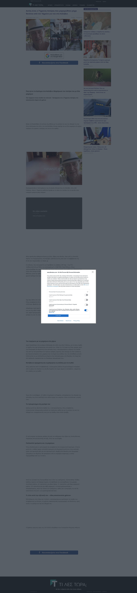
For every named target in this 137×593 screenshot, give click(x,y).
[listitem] (68, 292)
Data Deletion (60, 320)
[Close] (93, 272)
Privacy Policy (76, 320)
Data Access (68, 320)
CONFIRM (58, 315)
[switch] (86, 295)
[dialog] (68, 296)
